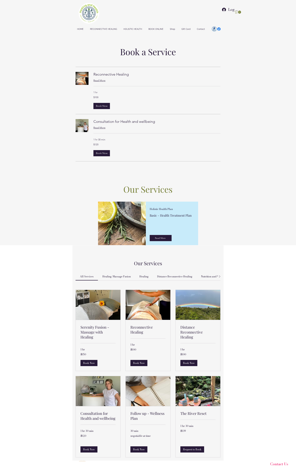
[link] (156, 74)
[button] (238, 12)
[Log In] (221, 9)
